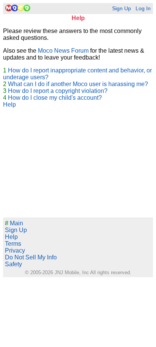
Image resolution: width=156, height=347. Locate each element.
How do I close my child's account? (55, 97)
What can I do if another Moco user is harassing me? (78, 84)
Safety (13, 264)
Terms (13, 243)
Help (9, 104)
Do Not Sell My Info (31, 257)
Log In (143, 8)
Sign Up (121, 8)
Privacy (15, 250)
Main (14, 223)
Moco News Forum (63, 50)
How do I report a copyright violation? (58, 91)
